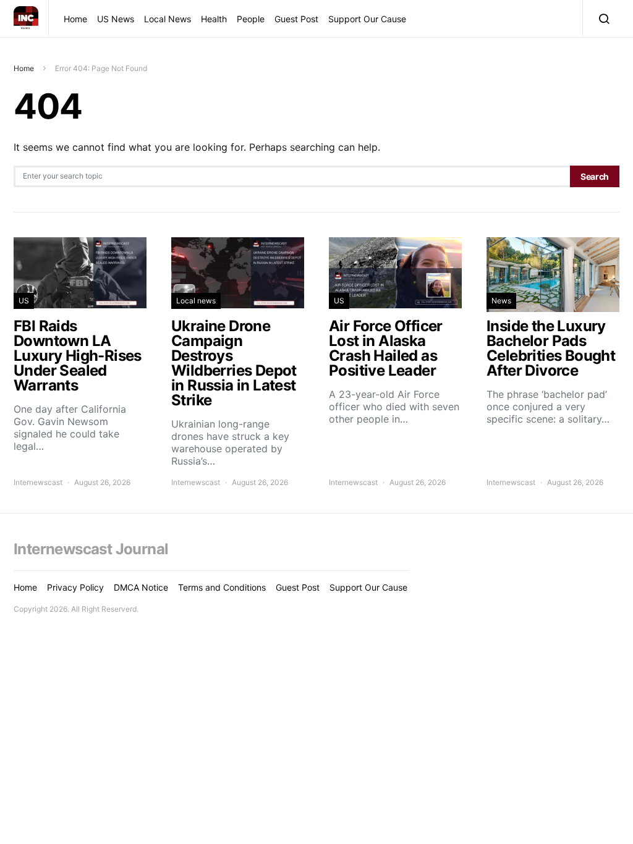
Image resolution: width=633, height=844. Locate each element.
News (501, 300)
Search (594, 176)
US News (115, 19)
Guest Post (296, 19)
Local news (196, 300)
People (251, 19)
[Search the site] (601, 18)
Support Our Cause (367, 19)
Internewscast (38, 482)
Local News (167, 19)
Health (214, 19)
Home (75, 19)
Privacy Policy (75, 587)
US (24, 300)
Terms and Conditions (222, 587)
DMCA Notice (141, 587)
